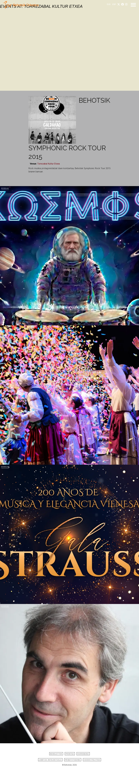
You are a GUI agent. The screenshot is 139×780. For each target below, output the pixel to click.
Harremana (83, 754)
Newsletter (56, 754)
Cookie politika (92, 760)
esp (114, 4)
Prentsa (70, 754)
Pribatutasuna (72, 760)
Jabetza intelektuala (50, 760)
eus (108, 4)
